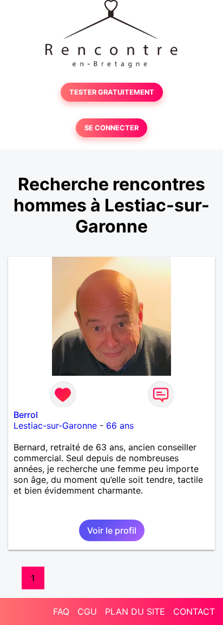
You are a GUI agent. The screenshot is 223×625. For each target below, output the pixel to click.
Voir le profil (111, 530)
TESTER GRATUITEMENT (111, 92)
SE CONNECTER (111, 128)
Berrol (26, 414)
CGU (87, 611)
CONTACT (194, 611)
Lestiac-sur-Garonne (55, 425)
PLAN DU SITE (135, 611)
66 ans (120, 425)
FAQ (61, 611)
